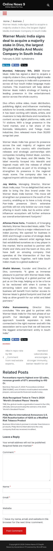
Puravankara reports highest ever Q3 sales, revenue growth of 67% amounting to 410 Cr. (26, 380)
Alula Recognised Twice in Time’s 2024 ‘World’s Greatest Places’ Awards (24, 399)
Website (7, 508)
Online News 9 (14, 4)
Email (6, 497)
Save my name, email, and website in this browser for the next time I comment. (25, 521)
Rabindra (29, 58)
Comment (9, 452)
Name (7, 486)
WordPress (41, 547)
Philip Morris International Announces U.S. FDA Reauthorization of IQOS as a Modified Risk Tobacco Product (25, 417)
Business (6, 344)
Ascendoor (19, 547)
